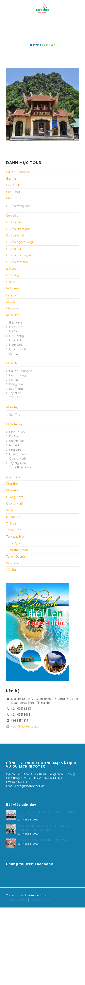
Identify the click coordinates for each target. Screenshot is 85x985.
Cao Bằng (13, 192)
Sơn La (14, 353)
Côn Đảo (12, 215)
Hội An (10, 282)
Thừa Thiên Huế (20, 467)
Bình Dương (17, 375)
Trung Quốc (14, 543)
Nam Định (16, 345)
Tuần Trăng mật (17, 550)
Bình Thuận (17, 432)
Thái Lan (12, 523)
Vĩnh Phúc (13, 563)
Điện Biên (16, 327)
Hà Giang (12, 275)
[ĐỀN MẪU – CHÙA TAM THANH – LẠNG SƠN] (48, 118)
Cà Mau (14, 380)
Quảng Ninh (17, 349)
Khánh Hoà (17, 441)
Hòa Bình (15, 340)
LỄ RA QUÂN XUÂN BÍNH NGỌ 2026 (43, 840)
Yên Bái (11, 569)
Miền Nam (13, 363)
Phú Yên (15, 450)
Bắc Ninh (15, 322)
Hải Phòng (16, 336)
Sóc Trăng (16, 389)
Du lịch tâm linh (17, 262)
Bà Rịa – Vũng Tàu (18, 172)
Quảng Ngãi (17, 458)
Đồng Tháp (17, 384)
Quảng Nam (14, 497)
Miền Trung (14, 424)
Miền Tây (12, 407)
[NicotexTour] (42, 9)
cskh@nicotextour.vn (25, 726)
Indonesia (13, 288)
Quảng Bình (17, 454)
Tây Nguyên (17, 463)
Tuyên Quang (15, 556)
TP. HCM (15, 397)
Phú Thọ (12, 483)
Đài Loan (12, 268)
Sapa (9, 510)
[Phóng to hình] (36, 118)
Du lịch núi (13, 249)
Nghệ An (15, 445)
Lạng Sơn (12, 295)
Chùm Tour (13, 198)
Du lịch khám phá (18, 229)
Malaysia (12, 308)
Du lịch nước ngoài (19, 255)
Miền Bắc (12, 315)
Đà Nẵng (15, 436)
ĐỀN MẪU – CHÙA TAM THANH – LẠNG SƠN (43, 91)
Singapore (13, 517)
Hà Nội (14, 331)
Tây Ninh (15, 393)
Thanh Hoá (13, 530)
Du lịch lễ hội (15, 235)
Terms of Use (17, 899)
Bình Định (13, 185)
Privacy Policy (40, 899)
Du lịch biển (14, 222)
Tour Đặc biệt (15, 536)
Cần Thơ (14, 414)
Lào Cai (11, 301)
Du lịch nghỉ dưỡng (19, 242)
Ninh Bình (13, 477)
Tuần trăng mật (20, 206)
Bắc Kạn (12, 178)
